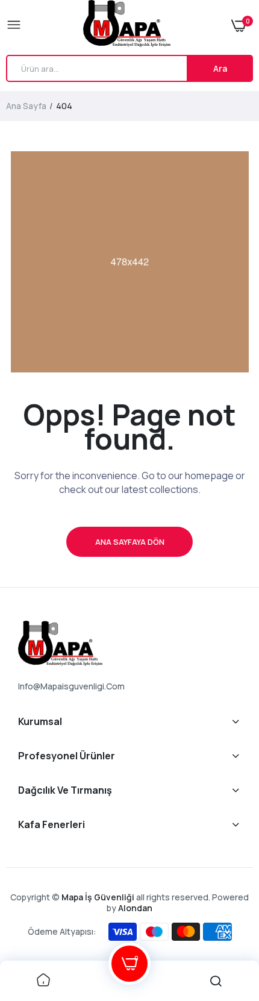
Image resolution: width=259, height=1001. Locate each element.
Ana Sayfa (26, 105)
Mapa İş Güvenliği (97, 897)
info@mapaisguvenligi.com (71, 686)
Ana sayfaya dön (129, 541)
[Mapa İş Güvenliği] (126, 25)
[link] (43, 981)
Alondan (135, 908)
